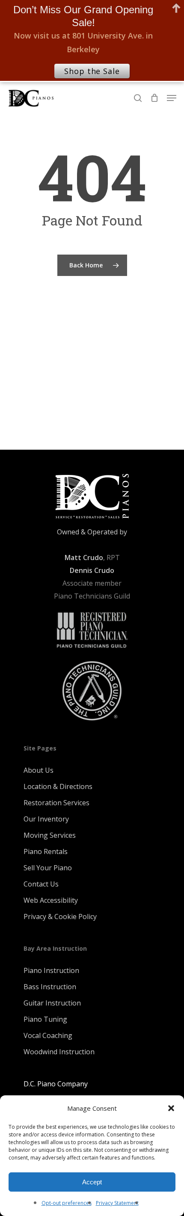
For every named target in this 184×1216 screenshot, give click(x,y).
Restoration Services (56, 802)
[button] (171, 1108)
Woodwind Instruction (59, 1051)
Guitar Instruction (52, 1003)
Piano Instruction (51, 970)
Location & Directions (58, 786)
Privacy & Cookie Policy (60, 916)
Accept (92, 1182)
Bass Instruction (50, 986)
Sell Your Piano (48, 867)
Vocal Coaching (48, 1035)
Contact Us (41, 884)
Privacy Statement (117, 1203)
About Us (38, 770)
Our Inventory (46, 819)
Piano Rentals (46, 851)
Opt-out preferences (67, 1203)
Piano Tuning (45, 1019)
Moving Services (50, 835)
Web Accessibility (51, 900)
